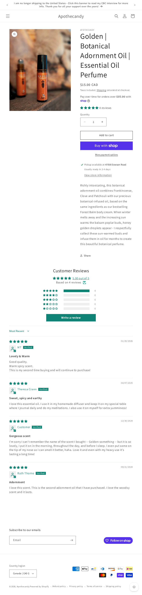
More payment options (106, 154)
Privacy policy (76, 586)
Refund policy (59, 586)
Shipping (101, 90)
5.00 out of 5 (80, 278)
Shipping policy (113, 586)
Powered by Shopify (39, 586)
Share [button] (87, 255)
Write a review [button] (71, 318)
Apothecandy (23, 586)
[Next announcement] (135, 5)
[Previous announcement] (7, 5)
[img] (18, 341)
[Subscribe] (71, 540)
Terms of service (94, 586)
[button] (8, 16)
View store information (98, 175)
